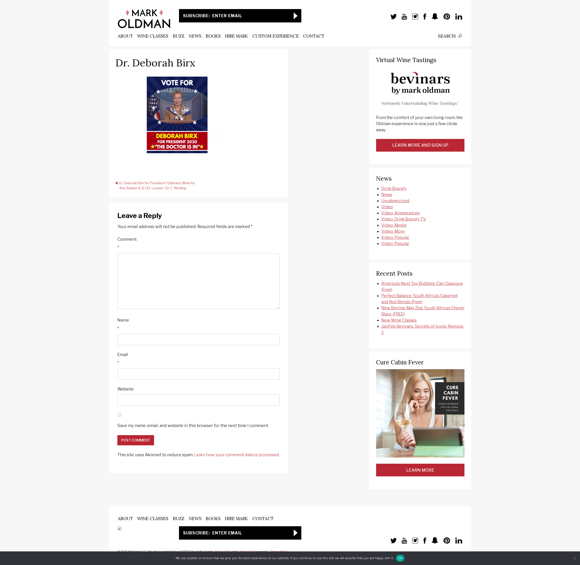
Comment (127, 243)
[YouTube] (402, 18)
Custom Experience (275, 36)
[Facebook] (422, 18)
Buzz (178, 36)
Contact (313, 36)
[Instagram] (413, 18)
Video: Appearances (400, 213)
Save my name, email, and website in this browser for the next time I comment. (193, 425)
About (125, 36)
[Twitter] (391, 18)
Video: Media (393, 225)
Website (125, 389)
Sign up (295, 15)
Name (123, 324)
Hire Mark (236, 36)
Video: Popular (395, 237)
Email (122, 359)
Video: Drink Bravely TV (403, 219)
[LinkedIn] (456, 18)
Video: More (393, 231)
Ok (400, 558)
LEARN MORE (420, 470)
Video (387, 206)
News (195, 36)
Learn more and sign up (420, 145)
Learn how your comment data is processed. (237, 454)
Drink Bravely (393, 188)
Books (213, 36)
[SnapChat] (432, 18)
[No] (574, 558)
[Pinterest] (444, 18)
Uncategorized (395, 200)
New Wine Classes (399, 320)
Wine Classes (152, 36)
